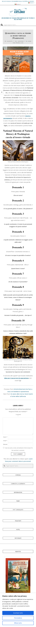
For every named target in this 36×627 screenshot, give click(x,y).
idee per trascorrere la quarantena (16, 378)
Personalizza (18, 618)
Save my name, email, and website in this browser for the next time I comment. (19, 449)
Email (5, 440)
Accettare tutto (18, 613)
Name (5, 437)
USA (22, 43)
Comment (18, 415)
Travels (18, 43)
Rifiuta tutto (18, 623)
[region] (18, 610)
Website (5, 444)
